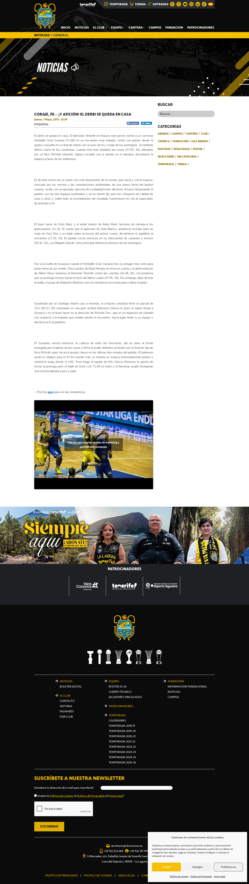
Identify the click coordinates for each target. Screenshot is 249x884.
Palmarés (67, 711)
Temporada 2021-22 (122, 741)
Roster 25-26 (117, 686)
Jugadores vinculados (125, 697)
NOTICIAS (42, 35)
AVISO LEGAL (126, 875)
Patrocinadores (121, 706)
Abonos (163, 133)
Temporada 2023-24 (122, 752)
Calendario (117, 720)
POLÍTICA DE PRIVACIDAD (61, 875)
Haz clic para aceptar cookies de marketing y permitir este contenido (93, 444)
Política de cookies (179, 876)
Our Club (66, 716)
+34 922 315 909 (139, 851)
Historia (66, 706)
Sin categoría (187, 156)
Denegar (197, 867)
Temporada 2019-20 (122, 731)
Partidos (164, 149)
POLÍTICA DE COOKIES (98, 875)
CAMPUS (173, 697)
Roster (198, 149)
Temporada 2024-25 (122, 757)
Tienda (182, 164)
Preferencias (228, 867)
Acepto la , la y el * (80, 796)
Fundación (180, 141)
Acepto (166, 867)
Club (204, 133)
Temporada (166, 164)
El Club (65, 695)
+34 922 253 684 (113, 851)
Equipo (114, 681)
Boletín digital (71, 686)
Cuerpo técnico (120, 691)
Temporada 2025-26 (122, 762)
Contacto (67, 701)
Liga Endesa (199, 141)
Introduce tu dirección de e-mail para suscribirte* (64, 787)
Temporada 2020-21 (122, 736)
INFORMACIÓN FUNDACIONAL (187, 686)
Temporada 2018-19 (122, 725)
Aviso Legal (219, 876)
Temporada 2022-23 (122, 746)
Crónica (164, 141)
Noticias (66, 681)
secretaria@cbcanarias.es (126, 845)
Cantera (192, 133)
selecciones (166, 156)
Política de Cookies (61, 796)
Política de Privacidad (201, 876)
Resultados (182, 149)
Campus (177, 133)
